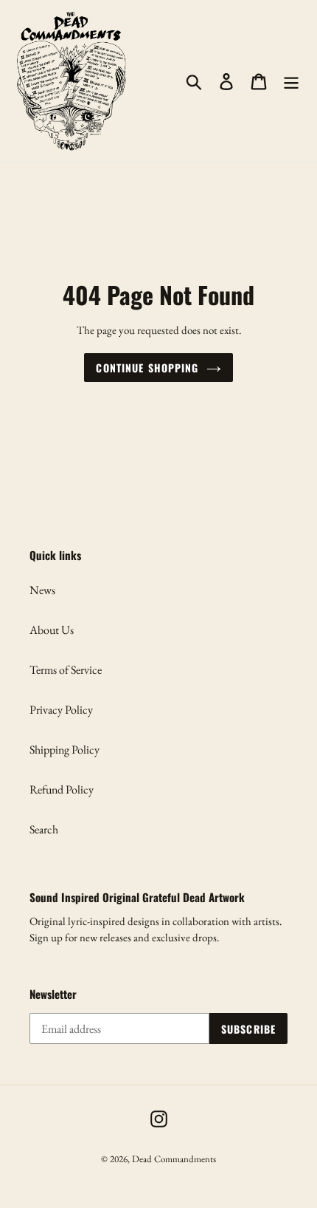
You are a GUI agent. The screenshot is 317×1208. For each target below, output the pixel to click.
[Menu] (291, 81)
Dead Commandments (174, 1159)
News (42, 590)
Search (43, 829)
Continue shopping (147, 367)
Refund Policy (61, 789)
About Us (51, 630)
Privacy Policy (61, 709)
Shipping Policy (64, 749)
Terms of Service (65, 670)
